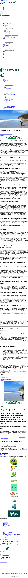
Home (4, 79)
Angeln (6, 86)
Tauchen (7, 87)
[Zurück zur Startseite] (13, 3)
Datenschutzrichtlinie (14, 576)
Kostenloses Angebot (7, 23)
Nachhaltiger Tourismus (10, 106)
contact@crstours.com (4, 555)
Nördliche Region (6, 525)
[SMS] (21, 138)
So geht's (4, 81)
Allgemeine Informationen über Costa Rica (11, 534)
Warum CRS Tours (9, 99)
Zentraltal (5, 520)
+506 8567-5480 (3, 562)
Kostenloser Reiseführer (8, 532)
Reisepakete (5, 25)
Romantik (7, 93)
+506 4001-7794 (3, 558)
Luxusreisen (7, 89)
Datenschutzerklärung (22, 437)
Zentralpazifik (5, 523)
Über (4, 38)
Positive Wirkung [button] (5, 105)
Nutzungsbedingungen (4, 438)
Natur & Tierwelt (8, 90)
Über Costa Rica (8, 98)
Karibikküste (5, 522)
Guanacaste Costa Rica (7, 524)
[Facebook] (7, 138)
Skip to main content (4, 0)
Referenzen (7, 43)
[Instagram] (14, 138)
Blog (3, 103)
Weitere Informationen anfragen (6, 134)
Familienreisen (8, 88)
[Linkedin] (18, 138)
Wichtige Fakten (6, 537)
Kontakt (4, 51)
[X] (9, 138)
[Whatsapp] (12, 138)
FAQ (3, 101)
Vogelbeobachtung (9, 28)
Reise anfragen (3, 454)
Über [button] (3, 95)
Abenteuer (7, 83)
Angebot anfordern (4, 453)
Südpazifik (5, 526)
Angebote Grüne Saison (10, 37)
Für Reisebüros (6, 45)
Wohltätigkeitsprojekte (9, 50)
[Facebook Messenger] (16, 138)
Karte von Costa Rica (7, 535)
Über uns (7, 96)
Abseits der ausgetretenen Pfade (11, 35)
